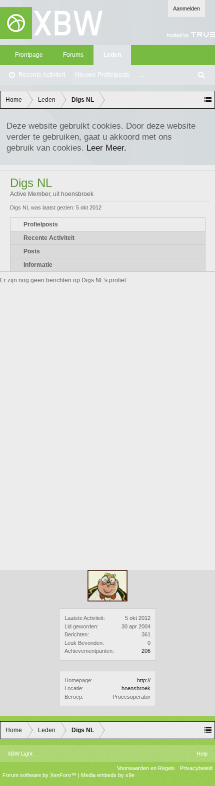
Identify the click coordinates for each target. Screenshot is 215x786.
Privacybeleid (196, 768)
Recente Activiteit (41, 74)
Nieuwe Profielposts (102, 74)
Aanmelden (186, 8)
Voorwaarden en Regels (146, 768)
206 (146, 651)
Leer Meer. (106, 148)
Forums (73, 54)
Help (202, 754)
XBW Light (20, 754)
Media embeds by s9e (107, 775)
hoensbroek (136, 688)
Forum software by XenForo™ (40, 775)
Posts (32, 251)
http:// (143, 680)
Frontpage (29, 54)
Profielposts (41, 224)
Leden (112, 54)
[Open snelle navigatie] (208, 100)
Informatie (38, 264)
